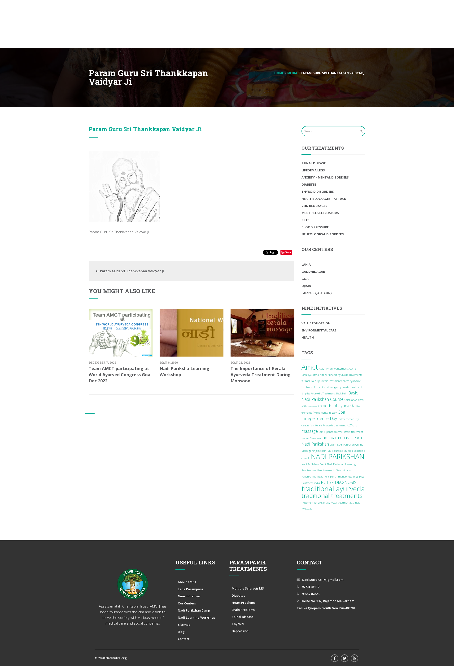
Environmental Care (318, 330)
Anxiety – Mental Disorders (325, 177)
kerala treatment (353, 432)
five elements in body (325, 412)
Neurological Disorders (322, 234)
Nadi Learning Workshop (196, 617)
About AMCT (187, 582)
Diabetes (308, 184)
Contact (183, 639)
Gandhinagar (313, 271)
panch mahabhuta (341, 476)
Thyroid (238, 624)
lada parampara (336, 437)
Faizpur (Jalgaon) (316, 293)
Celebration (351, 400)
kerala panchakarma (331, 432)
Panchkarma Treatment (315, 476)
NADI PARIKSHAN (337, 456)
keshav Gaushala (311, 438)
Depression (240, 631)
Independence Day (319, 418)
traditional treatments (331, 495)
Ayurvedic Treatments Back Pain (329, 393)
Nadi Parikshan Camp (194, 610)
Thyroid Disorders (317, 191)
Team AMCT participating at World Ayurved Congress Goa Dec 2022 (119, 375)
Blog (181, 632)
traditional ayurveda (333, 488)
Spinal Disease (313, 163)
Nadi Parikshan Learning (341, 464)
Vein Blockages (314, 206)
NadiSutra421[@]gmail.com (322, 579)
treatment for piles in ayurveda (319, 502)
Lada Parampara (190, 589)
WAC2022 (306, 508)
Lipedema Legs (313, 170)
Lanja (306, 264)
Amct (309, 367)
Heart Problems (243, 602)
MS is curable (335, 450)
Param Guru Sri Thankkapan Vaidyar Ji (145, 129)
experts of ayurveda (336, 405)
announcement (339, 368)
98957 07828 (310, 594)
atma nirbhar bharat (325, 374)
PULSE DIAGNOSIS (339, 482)
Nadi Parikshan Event (313, 464)
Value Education (315, 323)
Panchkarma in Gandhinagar (334, 470)
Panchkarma (308, 470)
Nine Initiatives (189, 596)
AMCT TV (324, 368)
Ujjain (306, 286)
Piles (305, 220)
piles (355, 476)
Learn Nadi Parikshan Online (346, 444)
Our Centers (187, 603)
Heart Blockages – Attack (323, 199)
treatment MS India (349, 502)
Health (307, 337)
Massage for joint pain (314, 450)
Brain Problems (243, 610)
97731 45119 (310, 587)
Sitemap (184, 624)
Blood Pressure (315, 227)
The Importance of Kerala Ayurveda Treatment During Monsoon (261, 375)
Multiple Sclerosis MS (320, 213)
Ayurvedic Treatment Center (333, 381)
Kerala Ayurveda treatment (330, 425)
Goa (305, 279)
